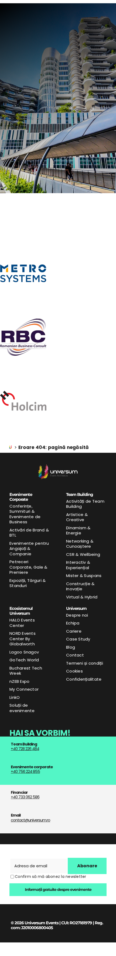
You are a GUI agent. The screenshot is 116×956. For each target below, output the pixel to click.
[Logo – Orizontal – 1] (58, 466)
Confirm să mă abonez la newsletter (50, 876)
